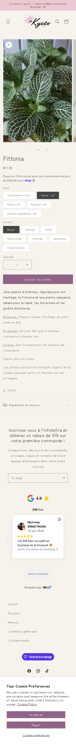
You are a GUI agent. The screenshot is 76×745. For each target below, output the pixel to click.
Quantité (8, 257)
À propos (14, 613)
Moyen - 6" (41, 205)
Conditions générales (22, 631)
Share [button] (12, 390)
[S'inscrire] (63, 478)
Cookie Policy (27, 704)
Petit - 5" (16, 205)
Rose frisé (16, 239)
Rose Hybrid (18, 248)
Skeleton (61, 239)
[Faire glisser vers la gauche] (29, 149)
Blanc (11, 230)
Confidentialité (18, 640)
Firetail (39, 239)
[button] (8, 21)
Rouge (32, 230)
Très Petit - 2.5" (21, 196)
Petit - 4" (48, 195)
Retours (13, 622)
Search (13, 604)
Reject (36, 725)
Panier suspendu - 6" (24, 214)
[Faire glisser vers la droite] (47, 149)
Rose (51, 230)
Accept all (36, 714)
